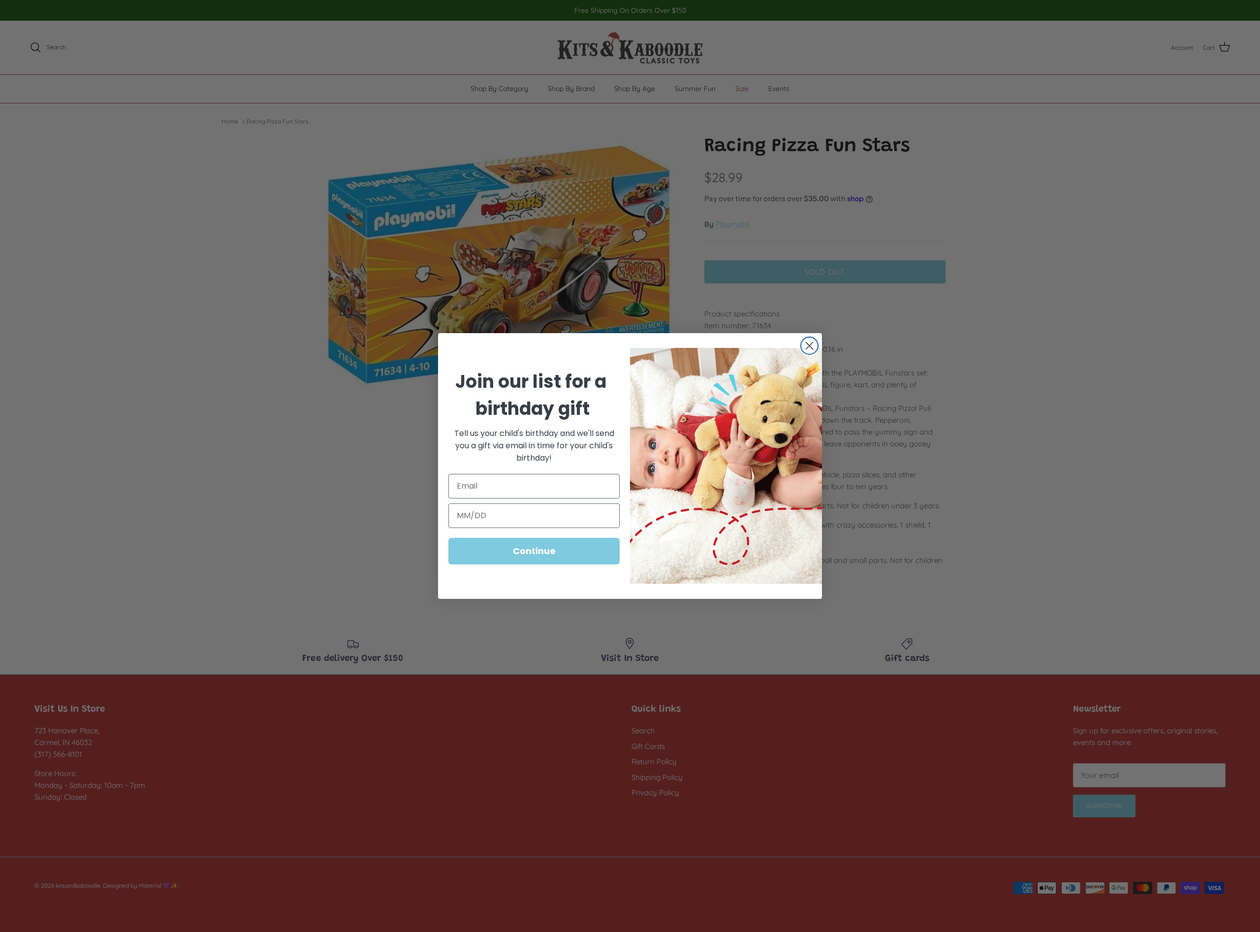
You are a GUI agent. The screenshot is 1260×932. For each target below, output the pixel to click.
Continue (534, 551)
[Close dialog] (809, 345)
